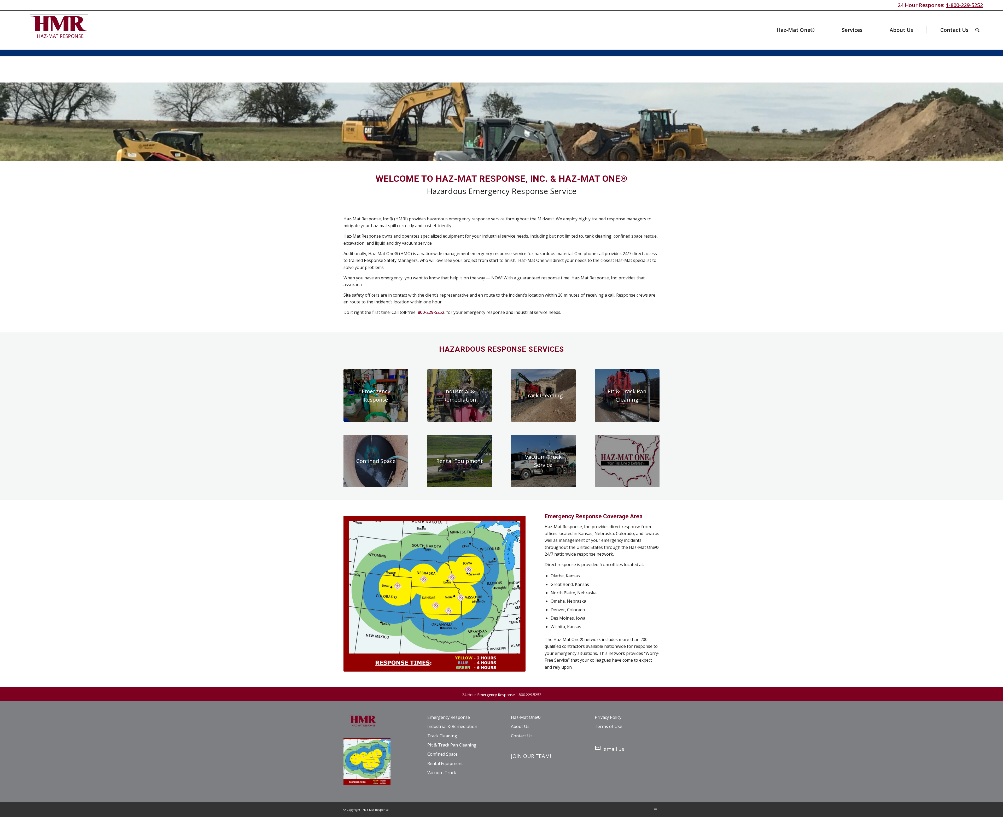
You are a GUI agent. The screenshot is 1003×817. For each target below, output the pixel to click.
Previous (12, 122)
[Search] (977, 30)
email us (614, 749)
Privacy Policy (608, 717)
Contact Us (522, 736)
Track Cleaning (442, 736)
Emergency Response (448, 717)
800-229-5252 (431, 312)
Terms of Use (608, 726)
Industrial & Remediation (452, 726)
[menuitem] (785, 30)
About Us (520, 726)
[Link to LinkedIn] (656, 809)
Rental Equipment (445, 763)
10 (520, 155)
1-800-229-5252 (964, 5)
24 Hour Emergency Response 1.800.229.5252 (501, 694)
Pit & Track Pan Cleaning (451, 745)
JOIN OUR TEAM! (531, 756)
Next (991, 122)
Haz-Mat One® (526, 717)
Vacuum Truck (441, 772)
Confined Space (442, 754)
